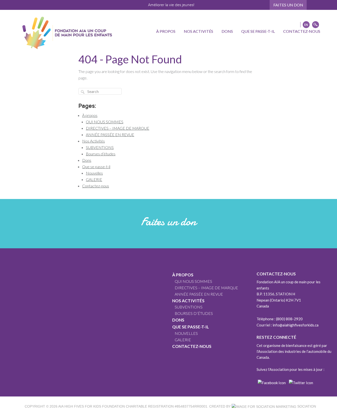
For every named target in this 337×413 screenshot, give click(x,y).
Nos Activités (93, 141)
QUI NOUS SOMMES (104, 121)
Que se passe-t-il (96, 166)
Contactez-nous (95, 185)
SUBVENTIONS (100, 147)
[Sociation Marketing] (264, 406)
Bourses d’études (100, 153)
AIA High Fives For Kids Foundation (91, 406)
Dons (86, 160)
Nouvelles (94, 173)
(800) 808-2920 (289, 319)
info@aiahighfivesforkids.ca (295, 325)
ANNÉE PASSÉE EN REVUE (110, 134)
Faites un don (288, 4)
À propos (89, 115)
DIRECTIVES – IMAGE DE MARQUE (117, 128)
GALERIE (94, 179)
